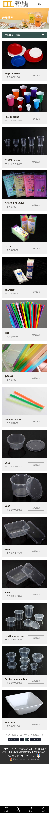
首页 (10, 739)
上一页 (16, 739)
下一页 (32, 739)
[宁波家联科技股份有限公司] (15, 4)
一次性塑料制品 (12, 35)
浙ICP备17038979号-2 (26, 756)
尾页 (38, 739)
